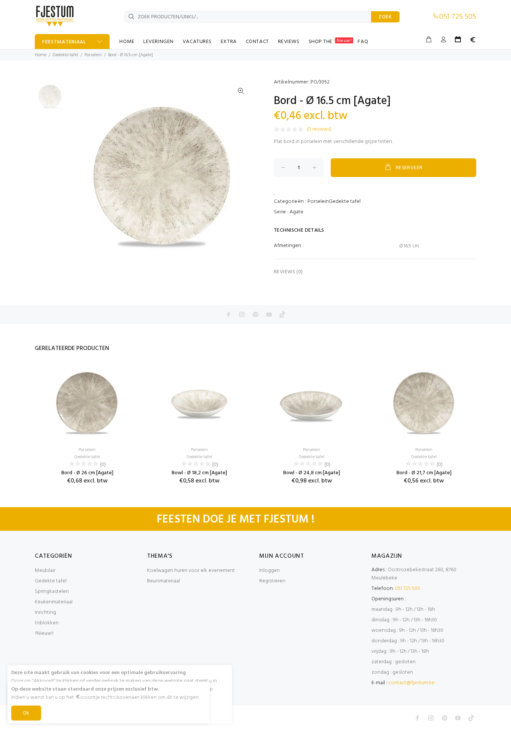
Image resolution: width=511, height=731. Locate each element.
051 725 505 (457, 17)
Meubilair (45, 570)
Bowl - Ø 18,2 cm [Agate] (199, 473)
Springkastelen (52, 591)
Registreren (272, 581)
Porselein (93, 55)
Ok (26, 713)
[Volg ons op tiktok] (282, 314)
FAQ (363, 41)
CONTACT (257, 41)
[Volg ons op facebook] (228, 314)
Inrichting (45, 612)
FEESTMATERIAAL (64, 42)
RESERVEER (409, 168)
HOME (126, 41)
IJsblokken (47, 623)
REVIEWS (289, 41)
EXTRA (229, 41)
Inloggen (269, 570)
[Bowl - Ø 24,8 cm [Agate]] (311, 402)
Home (40, 55)
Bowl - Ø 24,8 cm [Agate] (311, 473)
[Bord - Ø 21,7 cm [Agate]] (423, 402)
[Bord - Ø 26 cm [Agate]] (87, 402)
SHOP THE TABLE (330, 41)
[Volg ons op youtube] (269, 314)
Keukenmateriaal (54, 602)
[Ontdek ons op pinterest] (255, 314)
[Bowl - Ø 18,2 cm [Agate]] (199, 402)
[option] (50, 99)
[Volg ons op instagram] (242, 314)
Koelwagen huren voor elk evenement (191, 570)
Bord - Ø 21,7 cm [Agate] (424, 473)
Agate (296, 212)
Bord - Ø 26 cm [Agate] (87, 473)
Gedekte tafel (65, 55)
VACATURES (197, 41)
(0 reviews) (319, 129)
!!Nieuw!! (44, 633)
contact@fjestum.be (411, 683)
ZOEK (385, 17)
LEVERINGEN (158, 41)
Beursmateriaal (163, 581)
